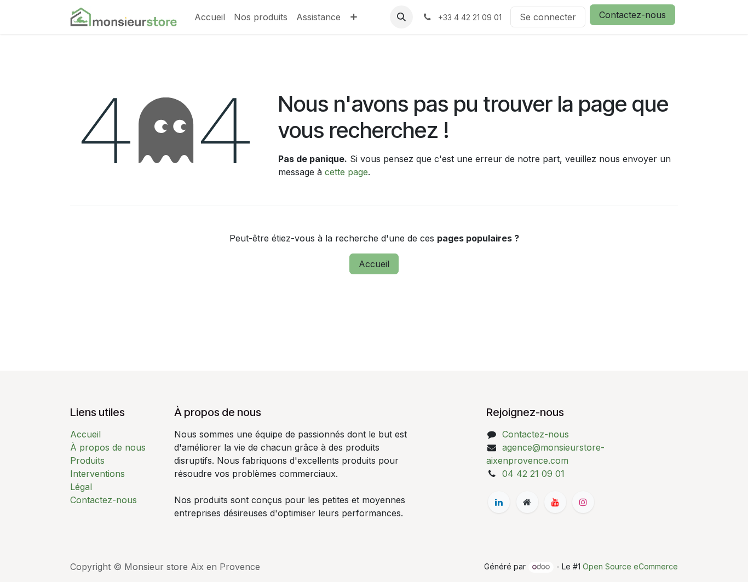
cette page (346, 171)
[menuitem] (209, 17)
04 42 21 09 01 (533, 473)
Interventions (97, 473)
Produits (87, 460)
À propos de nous (108, 447)
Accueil (374, 263)
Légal (81, 486)
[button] (401, 16)
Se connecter (548, 16)
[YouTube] (555, 502)
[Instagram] (583, 502)
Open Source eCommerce (630, 566)
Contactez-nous (632, 14)
